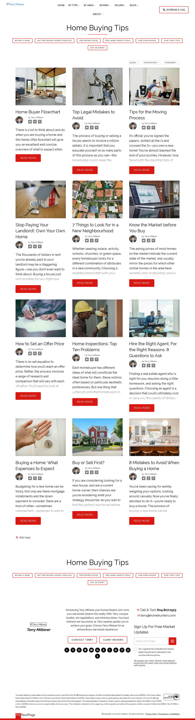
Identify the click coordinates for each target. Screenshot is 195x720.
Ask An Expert (97, 48)
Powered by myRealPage (169, 714)
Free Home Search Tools (118, 41)
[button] (173, 9)
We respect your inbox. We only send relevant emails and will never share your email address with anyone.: (155, 663)
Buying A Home (22, 41)
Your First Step (172, 41)
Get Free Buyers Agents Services (54, 41)
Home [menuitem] (61, 5)
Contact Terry (82, 639)
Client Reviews (113, 639)
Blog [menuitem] (133, 5)
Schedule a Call (176, 9)
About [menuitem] (97, 14)
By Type (73, 5)
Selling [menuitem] (119, 5)
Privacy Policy (151, 714)
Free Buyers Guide (88, 41)
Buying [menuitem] (104, 5)
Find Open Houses (147, 41)
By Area (89, 5)
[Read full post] (41, 88)
